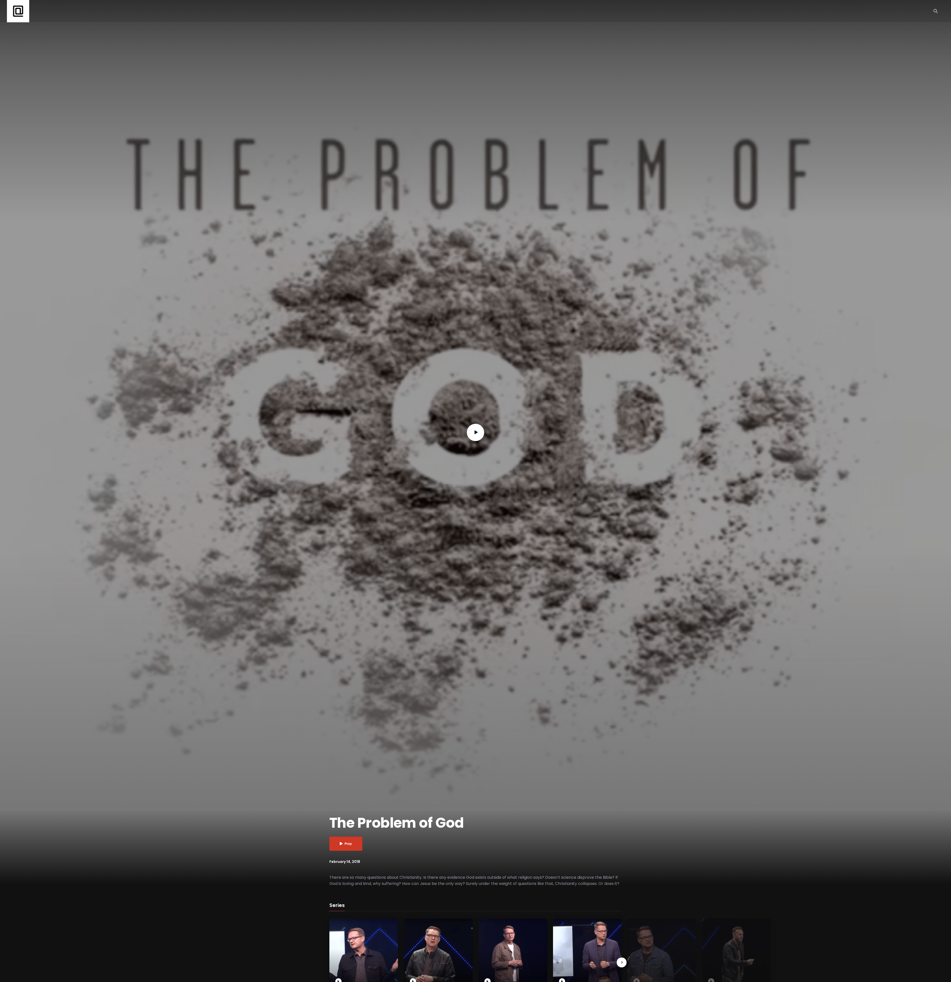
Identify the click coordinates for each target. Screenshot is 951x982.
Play (348, 843)
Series (337, 905)
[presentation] (622, 962)
